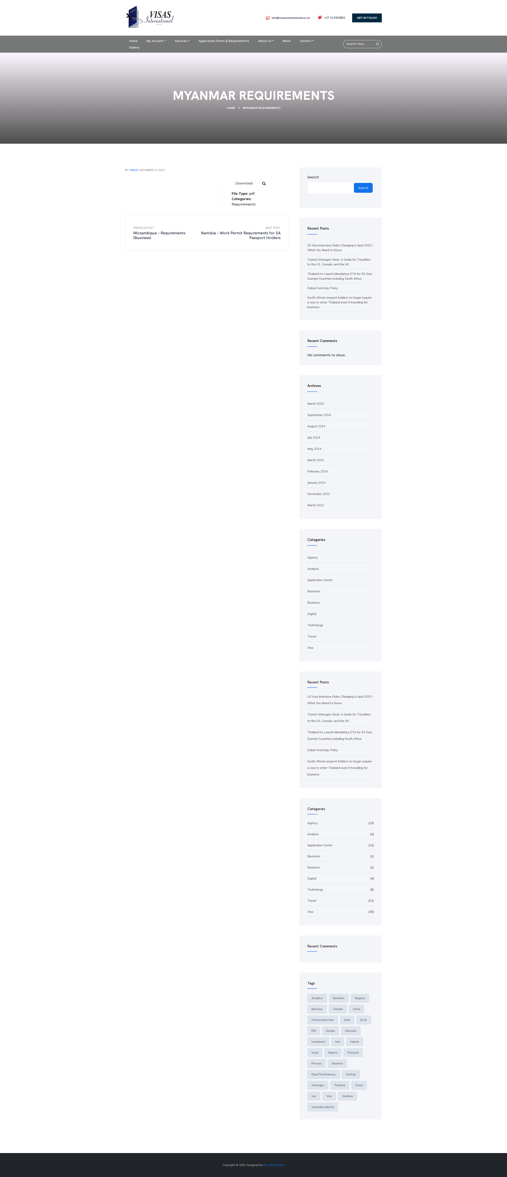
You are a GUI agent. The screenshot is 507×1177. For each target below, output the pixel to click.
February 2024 (317, 471)
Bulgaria (360, 998)
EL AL (363, 1019)
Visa (310, 648)
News (287, 41)
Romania (337, 1063)
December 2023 (318, 494)
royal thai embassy (324, 1074)
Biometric (313, 591)
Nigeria (333, 1052)
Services (181, 41)
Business (313, 602)
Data (347, 1019)
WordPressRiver (274, 1165)
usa (314, 1096)
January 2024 (316, 482)
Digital (311, 614)
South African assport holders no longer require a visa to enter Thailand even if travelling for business (339, 302)
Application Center (320, 580)
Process (317, 1063)
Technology (315, 625)
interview (350, 1030)
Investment (318, 1041)
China (356, 1009)
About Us (265, 41)
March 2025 (315, 404)
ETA (314, 1030)
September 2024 (319, 415)
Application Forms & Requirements (223, 41)
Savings (351, 1074)
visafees (347, 1096)
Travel (311, 636)
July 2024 (313, 437)
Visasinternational (323, 1107)
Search (313, 177)
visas (134, 170)
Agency (312, 557)
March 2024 (315, 460)
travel (359, 1085)
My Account (155, 41)
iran (337, 1041)
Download (244, 183)
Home (133, 41)
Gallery (134, 47)
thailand (340, 1085)
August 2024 (316, 426)
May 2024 (314, 449)
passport (353, 1052)
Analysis (313, 569)
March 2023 (315, 505)
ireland (354, 1041)
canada (338, 1009)
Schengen (318, 1085)
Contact (305, 41)
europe (330, 1030)
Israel (315, 1052)
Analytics (317, 998)
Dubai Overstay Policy (322, 288)
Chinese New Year (323, 1019)
